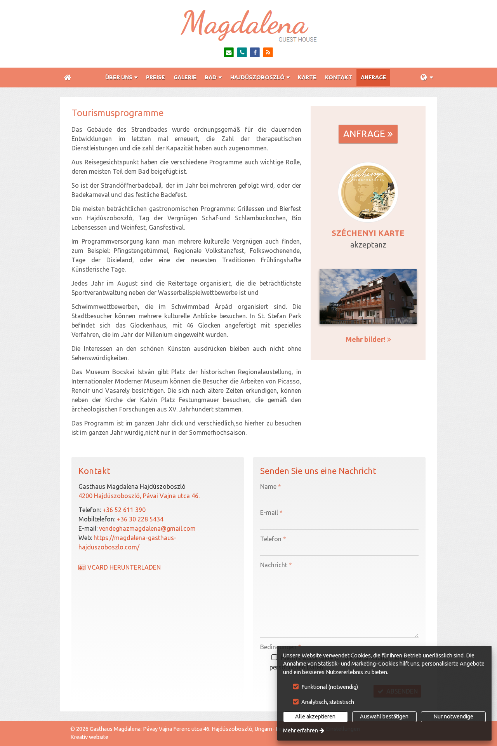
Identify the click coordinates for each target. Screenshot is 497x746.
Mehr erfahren (300, 730)
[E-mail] (229, 52)
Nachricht (276, 564)
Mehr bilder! (368, 339)
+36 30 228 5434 (140, 519)
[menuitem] (67, 77)
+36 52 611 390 (124, 509)
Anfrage (368, 134)
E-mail (271, 512)
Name (270, 486)
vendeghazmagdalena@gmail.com (147, 528)
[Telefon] (242, 52)
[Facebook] (255, 52)
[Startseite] (248, 25)
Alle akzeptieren (315, 716)
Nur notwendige (453, 716)
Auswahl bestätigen (384, 716)
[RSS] (268, 52)
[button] (427, 77)
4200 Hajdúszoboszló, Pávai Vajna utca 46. (139, 495)
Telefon (273, 538)
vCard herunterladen (123, 567)
